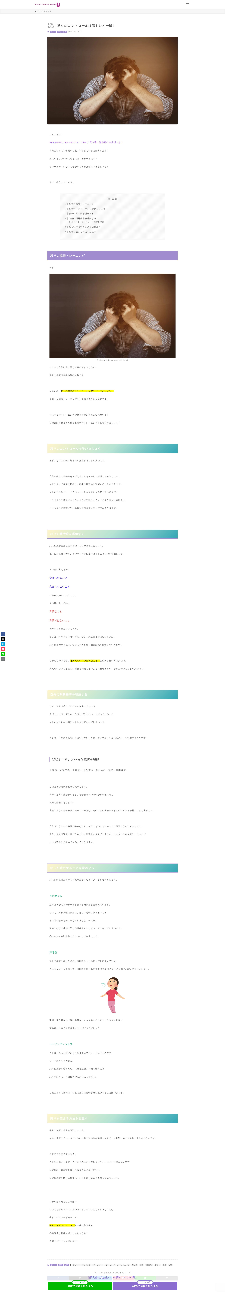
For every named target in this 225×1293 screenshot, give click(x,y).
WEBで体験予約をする (145, 1286)
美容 (59, 32)
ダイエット (97, 1265)
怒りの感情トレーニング (81, 204)
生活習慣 (149, 1265)
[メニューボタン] (187, 4)
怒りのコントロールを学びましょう (87, 209)
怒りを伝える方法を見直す (82, 232)
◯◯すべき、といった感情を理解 (88, 222)
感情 (141, 1265)
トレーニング (109, 1265)
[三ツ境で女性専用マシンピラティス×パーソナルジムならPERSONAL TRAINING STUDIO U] (47, 4)
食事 (64, 32)
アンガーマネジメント (82, 1265)
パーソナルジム (123, 1265)
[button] (3, 634)
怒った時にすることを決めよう (85, 227)
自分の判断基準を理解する (82, 218)
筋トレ (53, 32)
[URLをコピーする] (3, 659)
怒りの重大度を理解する (81, 213)
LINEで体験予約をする (80, 1286)
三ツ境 (134, 1265)
